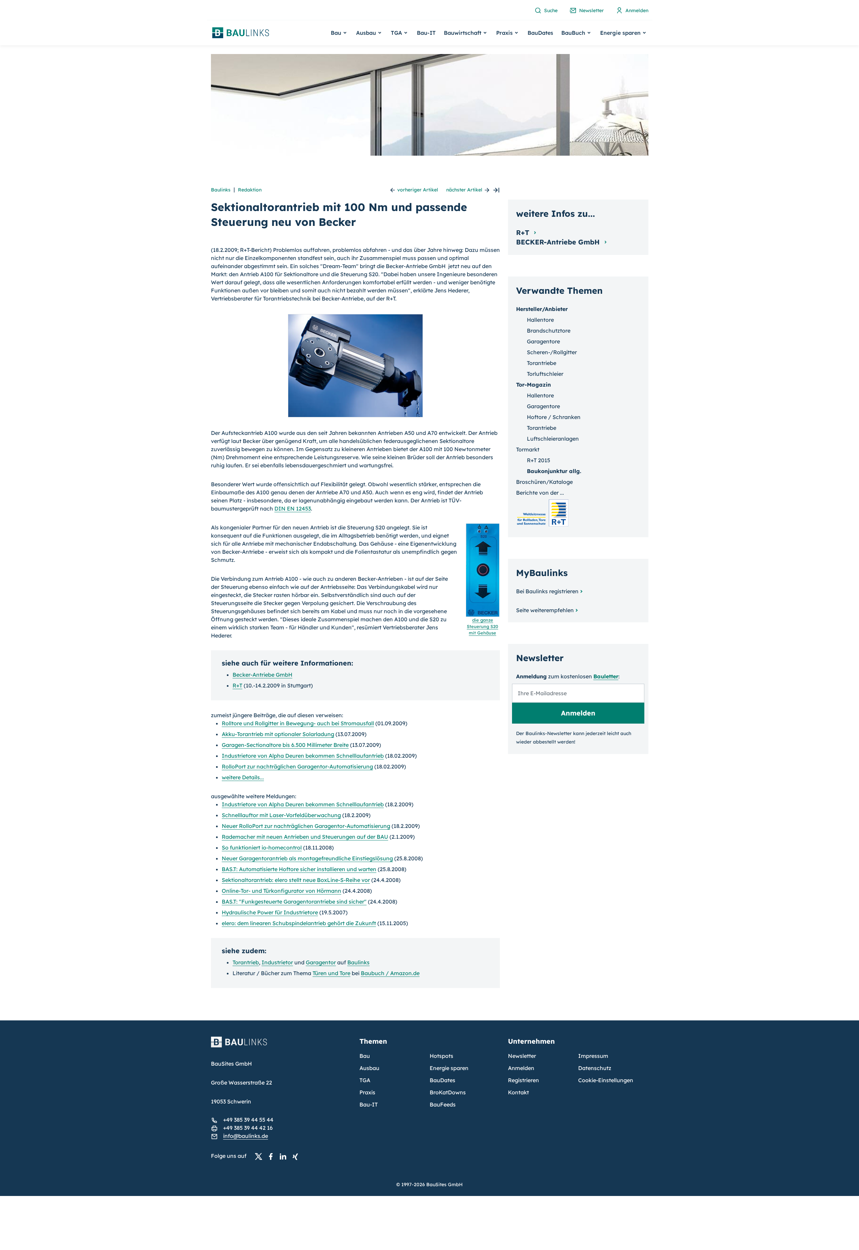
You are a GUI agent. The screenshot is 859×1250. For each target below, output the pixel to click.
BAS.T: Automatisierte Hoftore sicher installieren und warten (299, 869)
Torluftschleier (545, 373)
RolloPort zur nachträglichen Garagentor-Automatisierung (297, 766)
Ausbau (369, 1068)
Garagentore (543, 341)
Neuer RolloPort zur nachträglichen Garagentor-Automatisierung (306, 826)
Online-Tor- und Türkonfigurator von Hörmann (281, 890)
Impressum (593, 1055)
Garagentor (321, 962)
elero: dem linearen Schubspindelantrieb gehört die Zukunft (299, 923)
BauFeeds (443, 1104)
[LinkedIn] (285, 1156)
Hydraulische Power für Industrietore (270, 912)
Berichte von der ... (540, 492)
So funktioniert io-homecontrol (262, 847)
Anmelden (521, 1068)
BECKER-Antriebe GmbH (559, 242)
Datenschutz (594, 1068)
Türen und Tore (331, 973)
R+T (237, 685)
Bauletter (605, 676)
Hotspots (441, 1055)
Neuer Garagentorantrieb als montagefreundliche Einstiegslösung (307, 858)
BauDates (540, 32)
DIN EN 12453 (292, 508)
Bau (364, 1055)
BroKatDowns (448, 1092)
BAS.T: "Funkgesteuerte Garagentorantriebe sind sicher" (294, 901)
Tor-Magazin (533, 384)
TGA (364, 1080)
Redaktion (250, 190)
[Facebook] (273, 1156)
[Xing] (297, 1156)
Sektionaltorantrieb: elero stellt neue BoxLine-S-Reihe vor (296, 880)
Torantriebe (541, 363)
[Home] (281, 1046)
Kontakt (518, 1092)
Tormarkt (527, 449)
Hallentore (540, 319)
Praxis (367, 1092)
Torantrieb (246, 962)
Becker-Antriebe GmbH (262, 674)
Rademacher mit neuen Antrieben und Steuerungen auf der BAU (305, 836)
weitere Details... (243, 777)
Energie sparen (449, 1068)
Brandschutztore (548, 330)
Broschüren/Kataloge (544, 481)
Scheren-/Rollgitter (552, 352)
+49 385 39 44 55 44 (248, 1119)
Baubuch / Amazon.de (390, 973)
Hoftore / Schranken (554, 417)
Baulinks (221, 190)
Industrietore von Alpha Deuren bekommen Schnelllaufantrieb (303, 755)
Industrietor (277, 962)
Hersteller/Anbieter (542, 309)
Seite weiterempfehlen (545, 610)
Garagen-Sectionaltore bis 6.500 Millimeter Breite (285, 744)
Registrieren (523, 1080)
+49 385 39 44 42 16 (248, 1127)
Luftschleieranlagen (553, 438)
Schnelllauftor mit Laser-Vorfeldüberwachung (281, 815)
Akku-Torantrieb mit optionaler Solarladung (278, 734)
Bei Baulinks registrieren (547, 591)
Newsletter (522, 1055)
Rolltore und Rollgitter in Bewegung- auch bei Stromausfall (298, 723)
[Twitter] (260, 1156)
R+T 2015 (538, 460)
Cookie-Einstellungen (605, 1080)
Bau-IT (426, 32)
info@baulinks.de (245, 1135)
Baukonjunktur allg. (554, 471)
